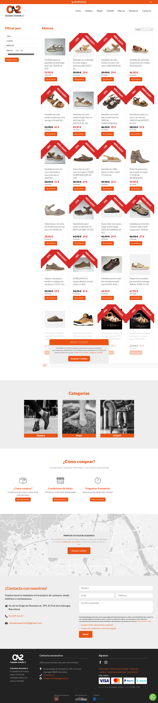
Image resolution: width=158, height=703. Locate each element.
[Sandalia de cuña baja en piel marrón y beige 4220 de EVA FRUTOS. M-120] (140, 47)
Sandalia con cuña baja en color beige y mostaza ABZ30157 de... (83, 64)
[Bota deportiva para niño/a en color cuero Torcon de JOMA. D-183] (83, 319)
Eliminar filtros (11, 60)
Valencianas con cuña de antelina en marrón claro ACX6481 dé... (55, 227)
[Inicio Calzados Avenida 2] (20, 659)
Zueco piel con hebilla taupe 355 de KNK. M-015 (55, 336)
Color (10, 41)
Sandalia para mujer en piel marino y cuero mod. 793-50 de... (140, 336)
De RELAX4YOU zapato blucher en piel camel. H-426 (83, 281)
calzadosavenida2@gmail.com (25, 622)
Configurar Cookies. (96, 353)
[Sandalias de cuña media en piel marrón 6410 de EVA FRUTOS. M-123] (83, 100)
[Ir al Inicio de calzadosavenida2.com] (14, 11)
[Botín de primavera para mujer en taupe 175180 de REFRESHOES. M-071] (140, 155)
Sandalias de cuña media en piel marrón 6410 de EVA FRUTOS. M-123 (82, 118)
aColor (120, 687)
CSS (138, 687)
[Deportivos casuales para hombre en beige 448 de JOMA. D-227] (140, 264)
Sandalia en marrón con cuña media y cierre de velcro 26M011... (53, 173)
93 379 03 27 (80, 2)
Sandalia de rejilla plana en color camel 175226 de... (110, 172)
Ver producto (51, 79)
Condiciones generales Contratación (122, 672)
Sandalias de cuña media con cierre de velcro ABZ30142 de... (111, 62)
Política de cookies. (81, 353)
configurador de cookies (71, 542)
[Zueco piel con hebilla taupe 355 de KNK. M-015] (55, 319)
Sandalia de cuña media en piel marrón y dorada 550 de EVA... (55, 117)
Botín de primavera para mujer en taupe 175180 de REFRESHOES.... (139, 173)
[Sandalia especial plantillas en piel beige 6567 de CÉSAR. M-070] (55, 46)
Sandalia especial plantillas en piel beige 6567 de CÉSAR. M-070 (54, 64)
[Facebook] (101, 663)
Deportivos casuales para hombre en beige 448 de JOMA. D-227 (139, 281)
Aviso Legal (103, 669)
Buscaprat (113, 687)
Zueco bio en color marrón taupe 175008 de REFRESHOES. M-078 (83, 173)
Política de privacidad (119, 669)
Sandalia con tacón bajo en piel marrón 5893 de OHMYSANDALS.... (110, 118)
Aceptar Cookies (79, 358)
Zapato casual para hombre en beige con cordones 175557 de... (55, 281)
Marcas (10, 45)
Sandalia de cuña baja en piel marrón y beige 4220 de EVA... (140, 62)
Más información (23, 499)
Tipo (9, 36)
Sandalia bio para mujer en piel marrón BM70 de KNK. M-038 (83, 227)
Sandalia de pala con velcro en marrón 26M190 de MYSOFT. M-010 (140, 118)
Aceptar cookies (79, 550)
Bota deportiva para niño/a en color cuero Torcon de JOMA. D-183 (82, 337)
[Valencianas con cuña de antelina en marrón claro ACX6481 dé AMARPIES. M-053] (55, 210)
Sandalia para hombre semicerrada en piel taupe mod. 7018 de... (139, 227)
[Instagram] (107, 663)
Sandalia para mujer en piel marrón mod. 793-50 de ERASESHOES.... (111, 336)
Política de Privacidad (144, 621)
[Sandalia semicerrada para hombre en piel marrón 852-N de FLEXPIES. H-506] (111, 264)
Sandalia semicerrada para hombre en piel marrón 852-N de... (111, 281)
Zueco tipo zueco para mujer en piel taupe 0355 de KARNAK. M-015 (111, 228)
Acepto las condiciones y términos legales (98, 628)
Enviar (86, 634)
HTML (132, 687)
